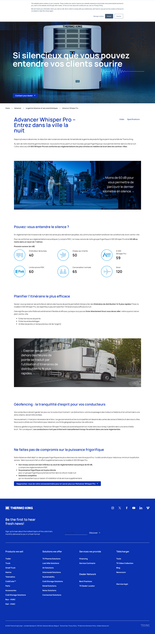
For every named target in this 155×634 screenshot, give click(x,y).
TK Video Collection (124, 563)
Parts (7, 585)
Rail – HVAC (10, 604)
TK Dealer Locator (87, 585)
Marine (8, 572)
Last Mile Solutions (50, 563)
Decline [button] (118, 16)
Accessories (10, 590)
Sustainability (48, 576)
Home (7, 108)
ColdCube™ (10, 581)
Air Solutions (48, 567)
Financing (83, 558)
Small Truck (10, 567)
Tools (118, 558)
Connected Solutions (51, 594)
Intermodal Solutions (51, 572)
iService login (122, 584)
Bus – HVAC (10, 599)
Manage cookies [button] (98, 16)
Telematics (10, 576)
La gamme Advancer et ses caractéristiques (42, 108)
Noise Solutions (49, 590)
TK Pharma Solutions (51, 558)
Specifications (133, 119)
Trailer (8, 558)
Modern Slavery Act (103, 626)
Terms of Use (64, 626)
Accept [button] (109, 16)
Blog (118, 567)
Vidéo (121, 119)
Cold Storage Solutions (15, 594)
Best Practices (85, 581)
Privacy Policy (72, 626)
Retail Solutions (49, 585)
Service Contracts (87, 563)
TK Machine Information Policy (87, 626)
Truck (7, 563)
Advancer (17, 108)
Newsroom (121, 572)
